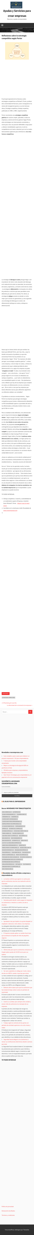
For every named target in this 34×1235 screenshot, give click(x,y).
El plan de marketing (8, 826)
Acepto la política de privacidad (11, 792)
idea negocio (6, 838)
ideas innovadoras (16, 838)
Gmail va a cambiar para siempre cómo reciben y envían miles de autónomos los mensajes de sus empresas (16, 1004)
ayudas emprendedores (8, 814)
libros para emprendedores (10, 845)
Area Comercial (7, 812)
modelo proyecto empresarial (10, 847)
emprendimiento (20, 826)
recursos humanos (25, 857)
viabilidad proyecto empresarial (11, 866)
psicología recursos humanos (10, 857)
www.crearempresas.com (10, 510)
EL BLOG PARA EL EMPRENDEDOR (14, 801)
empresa (5, 828)
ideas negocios (6, 840)
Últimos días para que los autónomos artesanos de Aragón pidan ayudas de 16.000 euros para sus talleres (17, 952)
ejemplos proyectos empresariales (11, 823)
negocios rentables (8, 850)
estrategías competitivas (8, 697)
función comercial (17, 833)
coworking (14, 816)
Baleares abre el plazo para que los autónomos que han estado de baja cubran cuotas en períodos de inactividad (17, 990)
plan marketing (16, 852)
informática (16, 840)
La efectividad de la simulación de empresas (19, 705)
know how (24, 840)
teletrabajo (27, 864)
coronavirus (6, 816)
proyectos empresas (22, 854)
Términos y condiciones (8, 1215)
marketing (22, 845)
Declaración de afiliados (8, 1211)
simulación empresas (8, 864)
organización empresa (21, 850)
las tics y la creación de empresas (11, 842)
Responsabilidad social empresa (11, 861)
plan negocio (26, 852)
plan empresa (6, 852)
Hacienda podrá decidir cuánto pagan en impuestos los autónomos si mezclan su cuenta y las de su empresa (17, 902)
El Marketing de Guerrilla (10, 703)
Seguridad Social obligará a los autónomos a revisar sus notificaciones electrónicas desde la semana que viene (17, 1042)
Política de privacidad (8, 1206)
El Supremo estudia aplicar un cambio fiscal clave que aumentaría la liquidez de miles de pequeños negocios (16, 935)
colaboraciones (21, 814)
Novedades (6, 693)
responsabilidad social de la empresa (12, 859)
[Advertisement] (17, 79)
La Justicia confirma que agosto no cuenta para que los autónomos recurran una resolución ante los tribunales (16, 881)
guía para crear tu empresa (10, 835)
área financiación (7, 869)
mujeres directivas (25, 847)
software (18, 864)
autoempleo (16, 812)
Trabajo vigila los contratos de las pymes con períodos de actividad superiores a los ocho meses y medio (16, 1025)
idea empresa (23, 835)
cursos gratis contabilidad (10, 819)
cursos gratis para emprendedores (12, 821)
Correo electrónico (6, 786)
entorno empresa (7, 831)
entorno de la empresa (15, 828)
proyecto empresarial (8, 854)
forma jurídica (6, 833)
